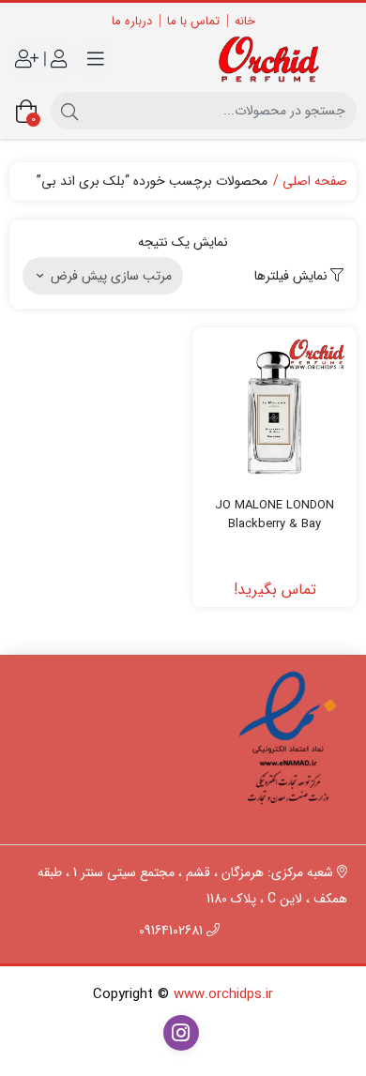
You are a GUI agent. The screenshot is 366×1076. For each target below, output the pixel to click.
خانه (245, 21)
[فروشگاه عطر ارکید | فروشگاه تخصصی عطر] (274, 59)
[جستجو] (69, 110)
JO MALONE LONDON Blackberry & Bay (274, 514)
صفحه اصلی (314, 181)
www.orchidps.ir (223, 994)
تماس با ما (193, 21)
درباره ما (132, 21)
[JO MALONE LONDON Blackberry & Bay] (274, 409)
